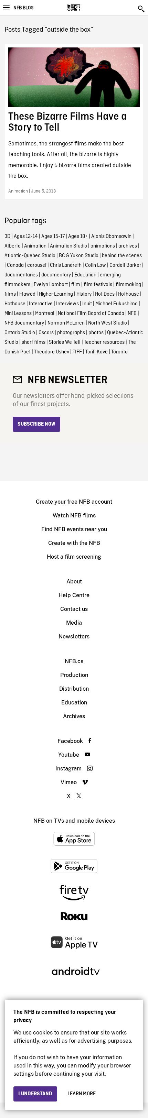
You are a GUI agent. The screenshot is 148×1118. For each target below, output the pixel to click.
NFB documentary (24, 323)
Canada (15, 265)
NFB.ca (74, 661)
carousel (36, 265)
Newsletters (74, 636)
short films (33, 342)
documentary (56, 275)
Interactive (41, 303)
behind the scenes (122, 255)
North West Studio (107, 323)
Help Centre (74, 595)
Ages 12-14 (26, 236)
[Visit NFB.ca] (86, 7)
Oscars (46, 332)
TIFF (77, 352)
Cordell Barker (125, 265)
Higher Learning (56, 294)
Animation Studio (68, 246)
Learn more (81, 1094)
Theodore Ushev (51, 352)
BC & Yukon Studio (78, 255)
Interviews (67, 303)
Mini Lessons (18, 313)
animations (103, 246)
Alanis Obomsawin (111, 236)
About (74, 581)
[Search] (142, 9)
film (75, 284)
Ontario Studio (19, 332)
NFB (132, 313)
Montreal (44, 313)
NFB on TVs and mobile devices (74, 821)
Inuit (87, 303)
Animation (35, 246)
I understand (35, 1094)
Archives (74, 716)
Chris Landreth (66, 265)
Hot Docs (105, 294)
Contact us (74, 609)
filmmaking (128, 284)
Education (85, 275)
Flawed (27, 294)
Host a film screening (74, 556)
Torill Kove (96, 352)
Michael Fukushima (116, 303)
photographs (71, 332)
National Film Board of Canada (91, 313)
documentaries (21, 275)
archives (127, 246)
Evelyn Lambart (51, 284)
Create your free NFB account (74, 501)
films (10, 294)
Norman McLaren (66, 323)
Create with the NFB (74, 543)
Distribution (74, 689)
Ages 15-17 (53, 236)
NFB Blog (23, 8)
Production (74, 675)
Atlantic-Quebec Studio (29, 255)
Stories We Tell (65, 342)
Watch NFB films (74, 515)
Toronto (119, 352)
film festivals (98, 284)
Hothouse (128, 294)
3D (7, 236)
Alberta (12, 246)
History (84, 294)
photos (96, 332)
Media (74, 623)
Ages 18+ (78, 236)
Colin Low (95, 265)
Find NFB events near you (74, 529)
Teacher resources (104, 342)
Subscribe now (36, 424)
